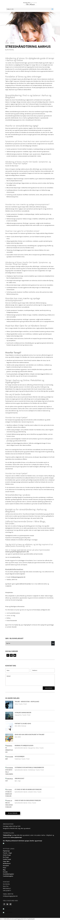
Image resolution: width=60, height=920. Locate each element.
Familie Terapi (7, 859)
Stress (7, 42)
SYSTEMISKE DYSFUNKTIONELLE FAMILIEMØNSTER (29, 767)
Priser (4, 867)
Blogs (42, 521)
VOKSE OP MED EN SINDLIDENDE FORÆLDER (28, 800)
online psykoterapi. (16, 837)
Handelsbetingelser (8, 874)
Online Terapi (7, 855)
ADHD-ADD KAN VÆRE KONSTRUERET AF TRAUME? (29, 734)
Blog (4, 870)
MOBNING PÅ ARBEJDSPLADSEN (24, 745)
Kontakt (5, 872)
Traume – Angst (7, 853)
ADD (16, 726)
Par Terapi (6, 857)
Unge (19, 781)
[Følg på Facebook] (7, 655)
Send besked (48, 688)
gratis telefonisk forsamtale (23, 584)
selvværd (30, 792)
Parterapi (23, 726)
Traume (21, 704)
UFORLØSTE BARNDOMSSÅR (23, 712)
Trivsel (25, 704)
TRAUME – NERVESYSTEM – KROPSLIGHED (27, 701)
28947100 (10, 894)
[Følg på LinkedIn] (14, 655)
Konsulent (6, 865)
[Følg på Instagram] (11, 655)
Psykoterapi (18, 759)
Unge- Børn (6, 861)
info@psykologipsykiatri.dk (18, 577)
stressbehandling (15, 557)
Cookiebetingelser (8, 876)
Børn (16, 781)
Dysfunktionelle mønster (21, 748)
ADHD (19, 726)
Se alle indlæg (12, 813)
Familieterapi (31, 770)
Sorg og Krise (18, 715)
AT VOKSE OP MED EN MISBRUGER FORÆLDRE (28, 789)
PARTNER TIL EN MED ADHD (23, 723)
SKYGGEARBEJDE (19, 756)
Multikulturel (6, 863)
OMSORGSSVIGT (19, 778)
